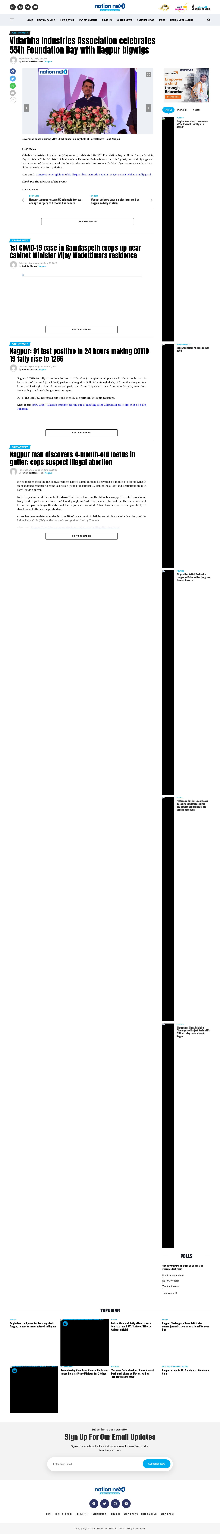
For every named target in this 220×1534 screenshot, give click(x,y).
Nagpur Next (167, 1514)
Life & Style (67, 20)
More (162, 20)
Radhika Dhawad (29, 266)
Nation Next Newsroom (33, 61)
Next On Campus (46, 20)
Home (30, 20)
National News (145, 20)
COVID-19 (107, 20)
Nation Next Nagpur (181, 20)
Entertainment (88, 20)
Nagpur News (124, 20)
